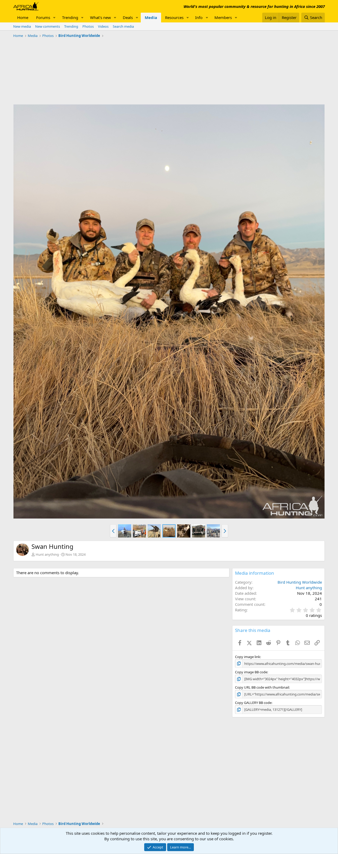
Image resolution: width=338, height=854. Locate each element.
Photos (88, 26)
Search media (123, 26)
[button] (54, 17)
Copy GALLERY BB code (253, 702)
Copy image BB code (251, 672)
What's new (100, 17)
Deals (128, 17)
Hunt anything (47, 554)
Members (223, 17)
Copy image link (247, 656)
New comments (47, 26)
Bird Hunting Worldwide (300, 582)
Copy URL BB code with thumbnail (262, 687)
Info (199, 17)
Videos (103, 26)
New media (22, 26)
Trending (70, 17)
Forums (43, 17)
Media (151, 17)
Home (22, 17)
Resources (174, 17)
